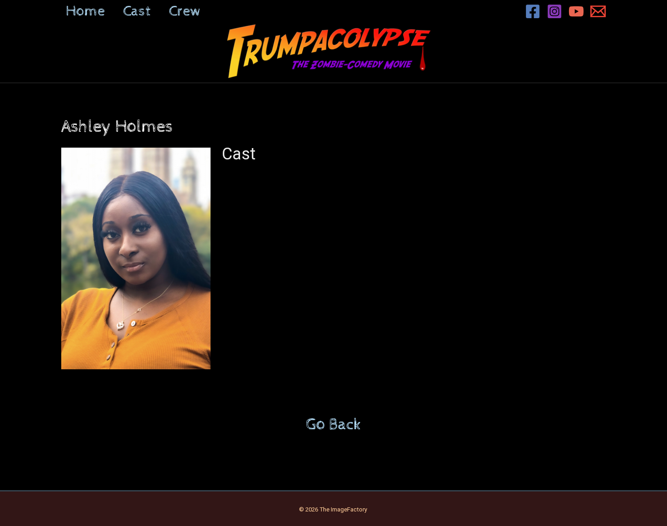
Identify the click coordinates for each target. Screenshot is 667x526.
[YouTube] (576, 11)
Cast (137, 11)
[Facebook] (532, 11)
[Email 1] (598, 11)
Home (85, 11)
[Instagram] (554, 11)
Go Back (333, 424)
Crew (185, 11)
